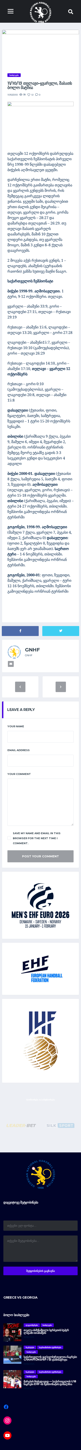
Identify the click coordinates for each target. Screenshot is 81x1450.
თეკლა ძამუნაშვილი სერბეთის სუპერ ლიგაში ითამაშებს (46, 1331)
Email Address (18, 750)
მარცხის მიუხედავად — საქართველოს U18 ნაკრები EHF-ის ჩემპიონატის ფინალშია (50, 1383)
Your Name (15, 726)
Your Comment (19, 774)
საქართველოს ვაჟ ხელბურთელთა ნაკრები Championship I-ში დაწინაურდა (50, 1358)
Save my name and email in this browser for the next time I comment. (37, 838)
